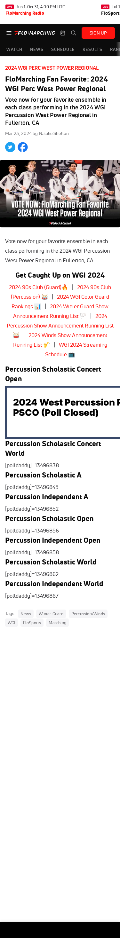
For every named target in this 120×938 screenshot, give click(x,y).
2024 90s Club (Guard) (35, 287)
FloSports (32, 622)
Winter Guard (51, 613)
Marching (57, 622)
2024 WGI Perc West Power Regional (52, 68)
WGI (11, 622)
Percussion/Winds (88, 613)
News (25, 613)
